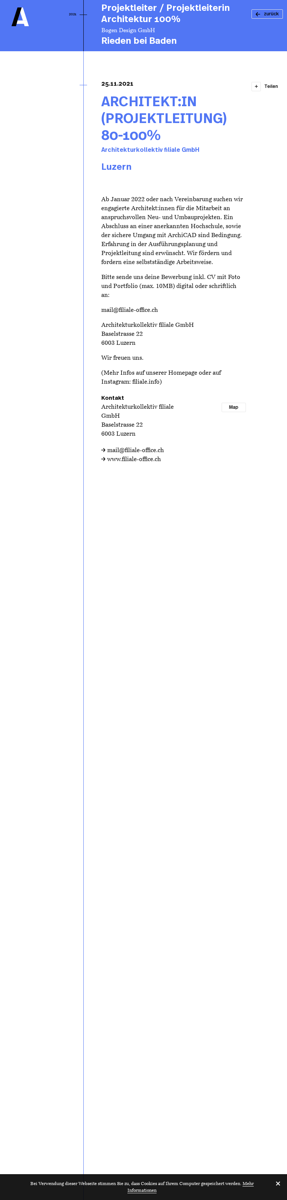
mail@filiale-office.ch (135, 451)
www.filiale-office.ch (134, 460)
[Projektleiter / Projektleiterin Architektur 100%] (173, 25)
